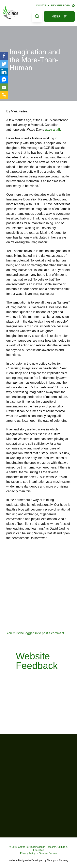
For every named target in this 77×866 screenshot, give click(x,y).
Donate (42, 5)
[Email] (4, 87)
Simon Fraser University (38, 799)
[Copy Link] (4, 95)
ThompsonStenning (57, 860)
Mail (45, 841)
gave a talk (53, 129)
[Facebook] (4, 56)
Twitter (33, 841)
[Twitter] (4, 64)
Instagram (39, 841)
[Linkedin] (4, 72)
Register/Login (60, 5)
